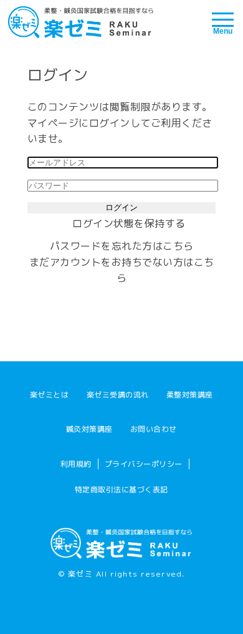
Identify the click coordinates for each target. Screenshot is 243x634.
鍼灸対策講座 (89, 429)
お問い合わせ (153, 429)
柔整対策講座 (189, 394)
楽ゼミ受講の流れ (118, 394)
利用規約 (75, 464)
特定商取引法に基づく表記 (121, 489)
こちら (178, 246)
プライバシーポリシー (143, 464)
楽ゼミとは (49, 394)
